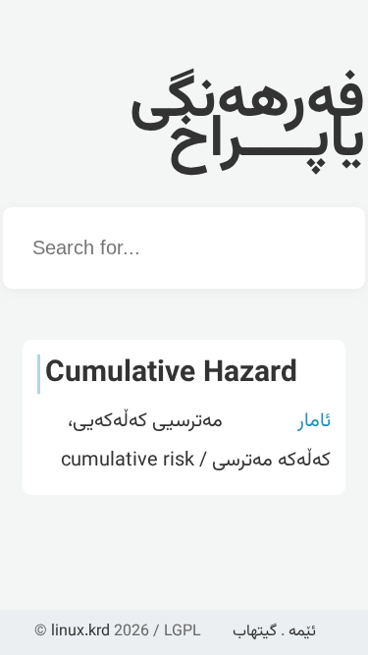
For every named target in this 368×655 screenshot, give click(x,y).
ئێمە (302, 632)
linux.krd (80, 632)
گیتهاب (255, 632)
